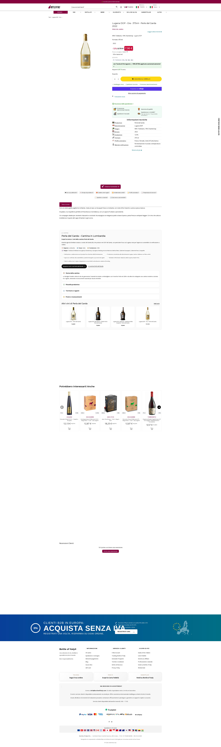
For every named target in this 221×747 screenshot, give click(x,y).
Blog (87, 662)
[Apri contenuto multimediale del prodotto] (85, 45)
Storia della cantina (72, 273)
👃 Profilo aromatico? (133, 192)
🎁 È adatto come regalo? (102, 192)
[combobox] (92, 7)
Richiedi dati (141, 668)
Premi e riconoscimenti (74, 297)
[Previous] (62, 407)
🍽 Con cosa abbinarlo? (71, 192)
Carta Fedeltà (142, 656)
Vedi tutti (157, 303)
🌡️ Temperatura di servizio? (148, 192)
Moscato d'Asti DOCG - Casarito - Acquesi (69, 420)
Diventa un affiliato (143, 659)
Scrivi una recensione (110, 551)
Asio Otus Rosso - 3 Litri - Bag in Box (110, 420)
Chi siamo (88, 653)
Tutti (50, 17)
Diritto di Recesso (117, 665)
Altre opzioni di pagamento (137, 93)
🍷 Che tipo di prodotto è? (86, 192)
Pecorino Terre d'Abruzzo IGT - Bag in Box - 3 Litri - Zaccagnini (131, 420)
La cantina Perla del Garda (95, 266)
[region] (85, 45)
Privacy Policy (116, 668)
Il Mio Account (116, 653)
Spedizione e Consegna (92, 656)
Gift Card (88, 668)
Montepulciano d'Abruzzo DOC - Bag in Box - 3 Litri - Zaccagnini (90, 420)
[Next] (159, 407)
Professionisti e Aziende (145, 662)
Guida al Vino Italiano (144, 653)
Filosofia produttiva (72, 285)
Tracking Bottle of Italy (118, 656)
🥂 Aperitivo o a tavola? (101, 197)
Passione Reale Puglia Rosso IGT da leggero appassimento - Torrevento (152, 421)
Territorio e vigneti (72, 291)
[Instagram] (111, 721)
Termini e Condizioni (118, 662)
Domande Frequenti (118, 659)
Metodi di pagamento (92, 659)
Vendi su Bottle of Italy (145, 665)
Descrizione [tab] (65, 204)
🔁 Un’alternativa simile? (118, 192)
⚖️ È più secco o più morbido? (118, 197)
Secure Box (89, 665)
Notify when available (219, 126)
